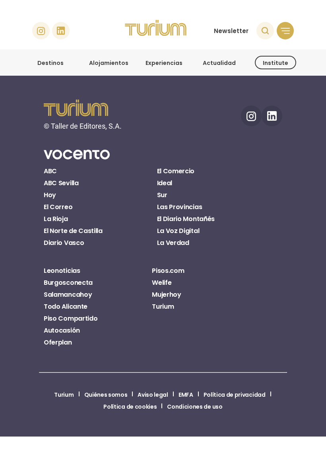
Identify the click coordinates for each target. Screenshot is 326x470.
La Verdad (173, 242)
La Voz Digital (178, 230)
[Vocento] (77, 159)
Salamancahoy (68, 294)
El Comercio (175, 171)
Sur (162, 195)
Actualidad (219, 63)
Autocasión (62, 330)
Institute (275, 63)
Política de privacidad (235, 395)
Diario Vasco (64, 242)
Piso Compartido (70, 318)
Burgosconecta (68, 282)
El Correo (58, 207)
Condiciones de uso (194, 407)
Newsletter (231, 31)
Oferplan (58, 342)
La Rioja (56, 218)
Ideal (164, 183)
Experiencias (164, 63)
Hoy (50, 195)
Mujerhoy (166, 294)
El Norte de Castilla (73, 230)
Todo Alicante (65, 306)
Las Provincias (179, 207)
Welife (161, 282)
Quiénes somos (106, 395)
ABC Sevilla (61, 183)
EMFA (186, 395)
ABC (50, 171)
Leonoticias (62, 270)
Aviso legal (153, 395)
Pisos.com (168, 270)
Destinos (50, 63)
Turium (163, 306)
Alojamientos (108, 63)
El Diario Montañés (186, 218)
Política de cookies (130, 407)
